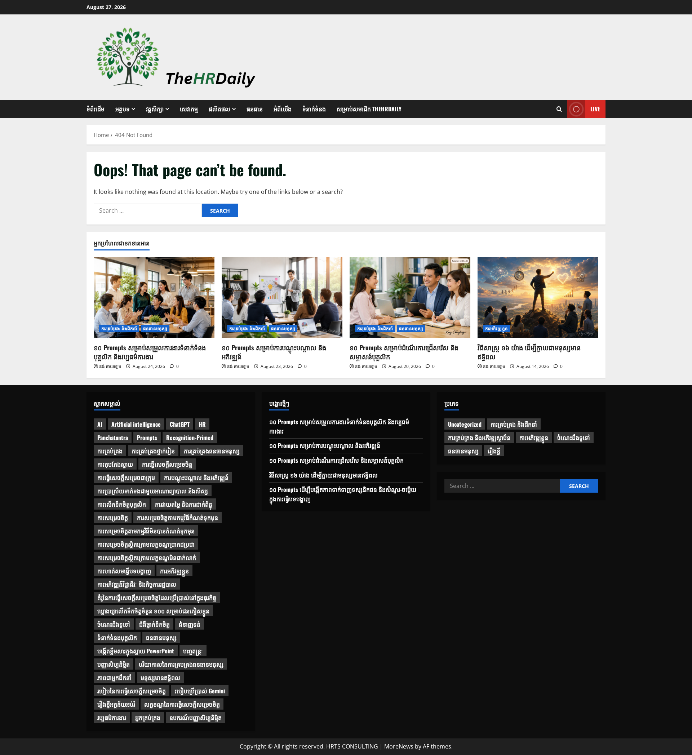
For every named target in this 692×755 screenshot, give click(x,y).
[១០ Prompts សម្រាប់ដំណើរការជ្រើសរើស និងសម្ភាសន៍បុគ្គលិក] (410, 297)
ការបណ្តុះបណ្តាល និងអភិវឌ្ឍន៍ (196, 477)
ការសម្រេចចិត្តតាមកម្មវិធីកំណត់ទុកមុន (177, 517)
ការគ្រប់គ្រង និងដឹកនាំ (119, 328)
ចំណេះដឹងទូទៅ (113, 624)
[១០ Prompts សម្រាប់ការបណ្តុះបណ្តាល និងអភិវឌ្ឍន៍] (282, 297)
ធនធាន (255, 109)
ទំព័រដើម (95, 109)
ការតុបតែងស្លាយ (115, 464)
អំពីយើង (283, 109)
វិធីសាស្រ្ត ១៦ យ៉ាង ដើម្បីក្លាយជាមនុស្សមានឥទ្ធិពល (529, 352)
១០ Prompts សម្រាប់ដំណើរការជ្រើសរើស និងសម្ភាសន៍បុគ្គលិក (404, 352)
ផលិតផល (219, 109)
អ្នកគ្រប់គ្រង (147, 717)
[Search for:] (148, 210)
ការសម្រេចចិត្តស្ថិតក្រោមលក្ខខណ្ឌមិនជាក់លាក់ (146, 557)
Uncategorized (465, 424)
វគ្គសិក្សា (155, 109)
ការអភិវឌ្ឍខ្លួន (496, 328)
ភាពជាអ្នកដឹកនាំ (114, 677)
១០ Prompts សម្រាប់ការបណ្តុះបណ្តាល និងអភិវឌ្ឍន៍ (274, 352)
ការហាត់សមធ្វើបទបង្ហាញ (124, 571)
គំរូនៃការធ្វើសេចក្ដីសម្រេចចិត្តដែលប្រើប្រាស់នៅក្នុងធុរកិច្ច (156, 597)
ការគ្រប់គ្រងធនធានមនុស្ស (212, 451)
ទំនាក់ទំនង (314, 109)
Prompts (147, 437)
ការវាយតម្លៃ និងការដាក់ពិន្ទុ (183, 504)
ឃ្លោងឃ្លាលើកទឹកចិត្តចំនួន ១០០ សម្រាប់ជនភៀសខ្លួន (153, 611)
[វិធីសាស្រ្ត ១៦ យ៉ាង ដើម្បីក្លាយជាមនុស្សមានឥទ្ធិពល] (538, 297)
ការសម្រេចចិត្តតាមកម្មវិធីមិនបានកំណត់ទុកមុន (146, 531)
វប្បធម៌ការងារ (111, 717)
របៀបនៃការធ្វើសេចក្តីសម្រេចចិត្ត (131, 691)
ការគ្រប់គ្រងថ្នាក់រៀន (153, 451)
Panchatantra (112, 437)
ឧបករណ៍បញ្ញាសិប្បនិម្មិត (195, 717)
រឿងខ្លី (494, 451)
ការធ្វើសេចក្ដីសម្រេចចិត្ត (167, 464)
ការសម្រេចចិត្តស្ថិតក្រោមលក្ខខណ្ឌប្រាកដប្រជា (146, 544)
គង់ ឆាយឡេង (110, 366)
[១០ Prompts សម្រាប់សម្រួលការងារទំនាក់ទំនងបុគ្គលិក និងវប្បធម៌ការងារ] (154, 297)
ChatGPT (180, 424)
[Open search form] (559, 109)
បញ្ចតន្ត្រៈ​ (193, 651)
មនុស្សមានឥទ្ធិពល (160, 677)
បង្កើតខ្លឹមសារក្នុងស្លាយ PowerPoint (135, 651)
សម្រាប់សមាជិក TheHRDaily (369, 109)
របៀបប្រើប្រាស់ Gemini (200, 691)
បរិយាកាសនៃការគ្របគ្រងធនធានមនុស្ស (181, 664)
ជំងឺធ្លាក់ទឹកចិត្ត (154, 624)
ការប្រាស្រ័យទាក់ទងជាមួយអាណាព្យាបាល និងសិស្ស (152, 491)
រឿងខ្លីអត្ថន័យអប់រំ (116, 704)
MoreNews (398, 746)
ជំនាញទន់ (189, 624)
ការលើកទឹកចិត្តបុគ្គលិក (121, 504)
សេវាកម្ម (189, 109)
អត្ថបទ (122, 109)
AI (99, 424)
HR (202, 424)
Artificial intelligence (136, 424)
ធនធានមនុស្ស (155, 328)
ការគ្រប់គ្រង (110, 451)
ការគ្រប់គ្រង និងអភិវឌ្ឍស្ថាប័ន (479, 437)
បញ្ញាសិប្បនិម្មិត (113, 664)
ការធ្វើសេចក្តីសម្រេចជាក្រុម (126, 477)
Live (595, 109)
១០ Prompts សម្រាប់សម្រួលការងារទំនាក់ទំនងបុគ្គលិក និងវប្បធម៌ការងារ (150, 352)
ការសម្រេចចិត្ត (112, 517)
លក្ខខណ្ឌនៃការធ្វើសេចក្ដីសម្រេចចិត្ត (182, 704)
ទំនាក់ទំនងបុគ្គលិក (117, 637)
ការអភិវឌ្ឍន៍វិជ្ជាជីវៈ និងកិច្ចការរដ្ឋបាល (136, 584)
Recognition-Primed (189, 437)
